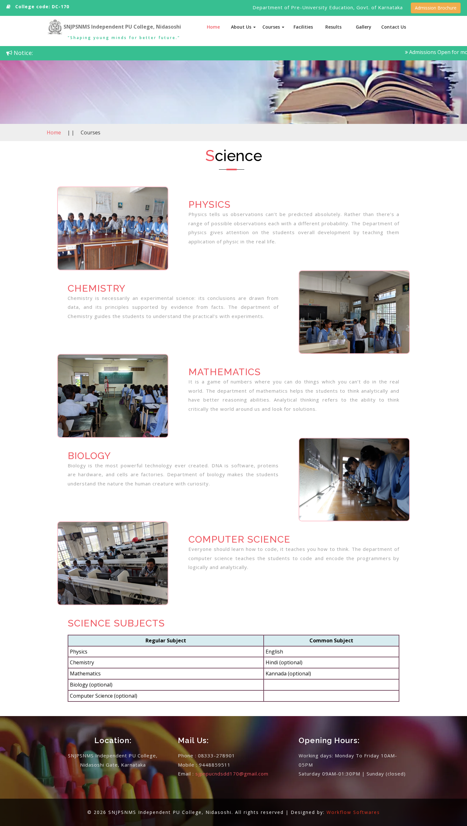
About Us (242, 27)
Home (213, 27)
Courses (271, 27)
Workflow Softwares (353, 812)
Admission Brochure (436, 8)
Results (333, 27)
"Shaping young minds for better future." (124, 37)
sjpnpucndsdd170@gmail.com (231, 773)
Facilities (303, 27)
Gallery (363, 27)
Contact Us (393, 27)
